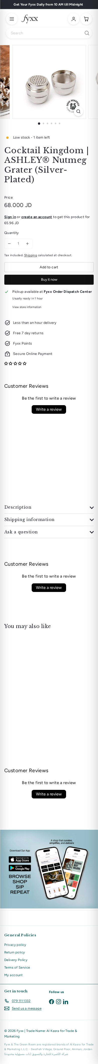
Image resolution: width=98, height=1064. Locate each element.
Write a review (49, 409)
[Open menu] (12, 19)
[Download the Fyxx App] (49, 869)
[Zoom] (78, 111)
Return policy (14, 952)
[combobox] (49, 33)
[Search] (87, 33)
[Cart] (86, 19)
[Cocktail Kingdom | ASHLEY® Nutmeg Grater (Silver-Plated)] (36, 674)
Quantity (11, 233)
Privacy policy (15, 945)
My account (13, 975)
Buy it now (49, 279)
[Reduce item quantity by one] (9, 244)
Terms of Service (17, 967)
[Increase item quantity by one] (27, 244)
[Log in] (73, 19)
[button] (15, 363)
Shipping (30, 255)
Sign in (10, 217)
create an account (36, 217)
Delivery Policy (15, 960)
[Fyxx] (30, 19)
